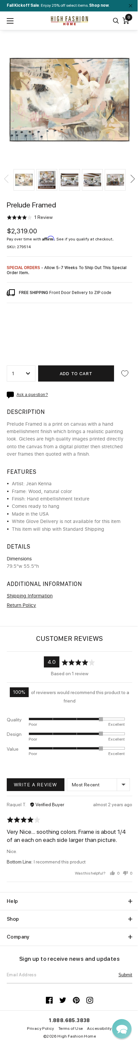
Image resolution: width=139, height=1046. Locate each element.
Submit (125, 974)
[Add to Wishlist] (124, 373)
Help (12, 901)
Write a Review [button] (35, 784)
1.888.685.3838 (69, 1020)
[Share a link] (12, 395)
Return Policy (21, 605)
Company (18, 937)
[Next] (132, 179)
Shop (13, 919)
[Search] (116, 20)
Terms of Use (70, 1028)
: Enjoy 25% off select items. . (58, 5)
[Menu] (10, 21)
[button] (23, 180)
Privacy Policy (40, 1028)
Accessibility (99, 1028)
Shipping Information (30, 596)
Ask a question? (32, 395)
